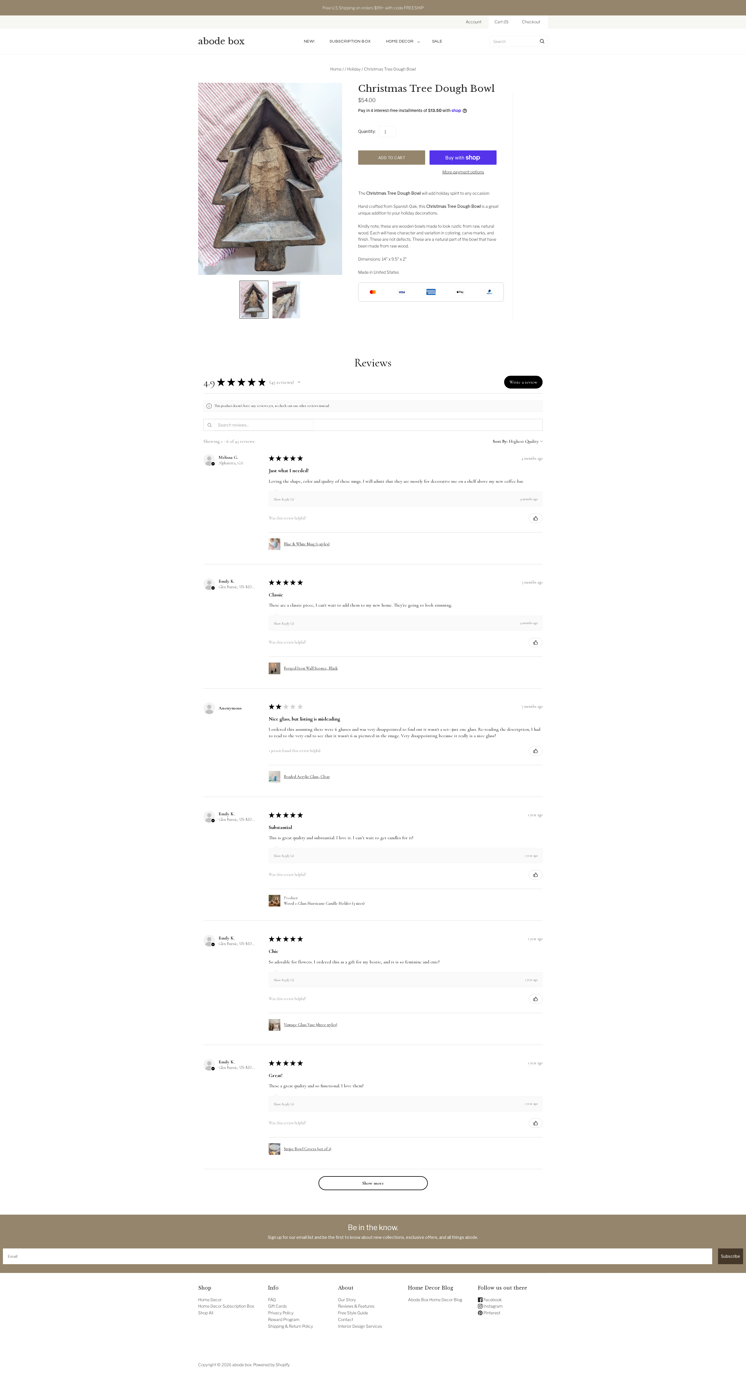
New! (309, 41)
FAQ (272, 1299)
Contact (345, 1319)
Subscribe (730, 1256)
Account (473, 21)
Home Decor (400, 41)
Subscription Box (350, 41)
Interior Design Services (360, 1326)
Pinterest (491, 1312)
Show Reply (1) (284, 499)
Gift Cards (277, 1306)
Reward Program (284, 1319)
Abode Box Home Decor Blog (435, 1299)
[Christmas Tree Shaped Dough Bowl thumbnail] (286, 300)
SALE (437, 41)
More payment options (463, 171)
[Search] (542, 41)
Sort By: (500, 441)
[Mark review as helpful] (536, 518)
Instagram (493, 1306)
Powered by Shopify (271, 1364)
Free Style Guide (353, 1312)
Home (336, 68)
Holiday (354, 68)
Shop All (205, 1312)
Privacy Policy (280, 1312)
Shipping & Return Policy (290, 1326)
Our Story (347, 1299)
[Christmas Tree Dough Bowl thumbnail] (254, 300)
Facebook (492, 1299)
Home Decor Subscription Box (226, 1306)
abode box (241, 1364)
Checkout (531, 21)
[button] (298, 382)
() (502, 21)
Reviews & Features (356, 1306)
